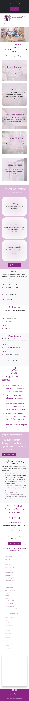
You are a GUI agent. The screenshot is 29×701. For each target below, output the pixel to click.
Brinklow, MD (8, 564)
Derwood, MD (8, 575)
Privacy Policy (22, 693)
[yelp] (16, 690)
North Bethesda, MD (10, 590)
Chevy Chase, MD (9, 572)
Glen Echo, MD (9, 585)
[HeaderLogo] (14, 15)
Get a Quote (11, 386)
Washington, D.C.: (14, 613)
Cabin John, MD (9, 570)
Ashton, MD (8, 554)
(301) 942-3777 (16, 522)
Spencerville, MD (9, 606)
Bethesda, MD (8, 556)
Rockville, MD (8, 598)
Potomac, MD (8, 595)
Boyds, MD (7, 559)
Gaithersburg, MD (9, 578)
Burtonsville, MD (9, 567)
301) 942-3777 (16, 2)
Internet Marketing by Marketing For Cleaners (14, 698)
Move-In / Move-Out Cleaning (13, 485)
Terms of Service (14, 695)
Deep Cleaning (9, 479)
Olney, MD (7, 593)
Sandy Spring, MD (9, 601)
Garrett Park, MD (9, 580)
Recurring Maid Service (11, 473)
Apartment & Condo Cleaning (13, 493)
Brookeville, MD (9, 562)
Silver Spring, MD (9, 603)
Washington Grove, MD (11, 609)
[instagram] (13, 690)
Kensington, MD (9, 587)
